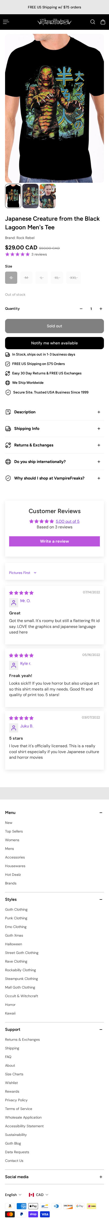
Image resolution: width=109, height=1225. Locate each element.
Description (24, 412)
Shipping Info (26, 428)
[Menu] (6, 21)
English (11, 1194)
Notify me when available (54, 343)
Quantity (12, 308)
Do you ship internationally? (40, 461)
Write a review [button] (54, 541)
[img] (21, 593)
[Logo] (54, 22)
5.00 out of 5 (68, 521)
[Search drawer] (93, 21)
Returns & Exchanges (33, 445)
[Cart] (103, 21)
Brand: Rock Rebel (19, 237)
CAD (40, 1194)
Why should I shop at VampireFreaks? (49, 478)
